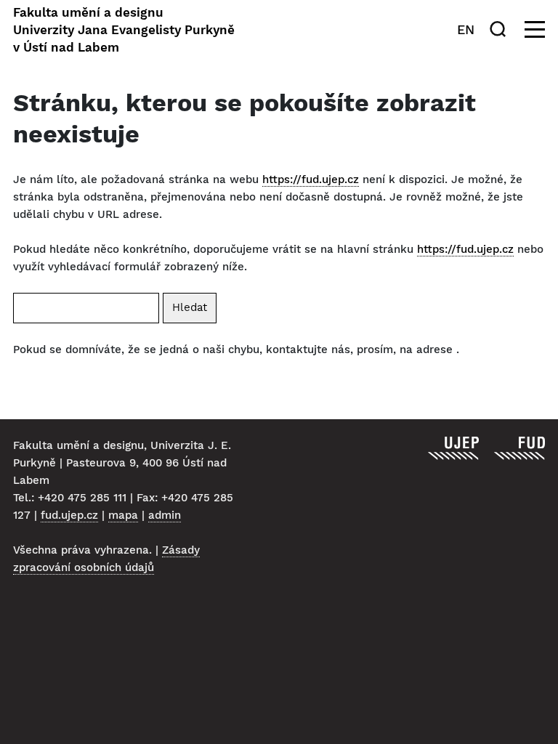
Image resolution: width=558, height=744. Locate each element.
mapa (123, 515)
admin (164, 515)
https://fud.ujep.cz (310, 179)
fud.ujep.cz (69, 515)
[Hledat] (501, 29)
